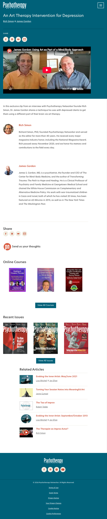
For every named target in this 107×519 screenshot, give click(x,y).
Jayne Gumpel (42, 394)
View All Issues (45, 361)
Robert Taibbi (42, 407)
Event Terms (53, 493)
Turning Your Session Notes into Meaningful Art (60, 390)
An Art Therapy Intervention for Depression (43, 16)
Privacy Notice (53, 498)
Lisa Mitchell (41, 381)
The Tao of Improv (45, 403)
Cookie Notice (53, 508)
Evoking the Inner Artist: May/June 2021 (56, 377)
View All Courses (45, 305)
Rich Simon (8, 22)
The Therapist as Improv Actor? (52, 429)
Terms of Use (53, 488)
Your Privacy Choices (53, 503)
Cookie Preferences (53, 514)
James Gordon (24, 22)
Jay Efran (53, 381)
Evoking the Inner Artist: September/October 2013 (62, 416)
